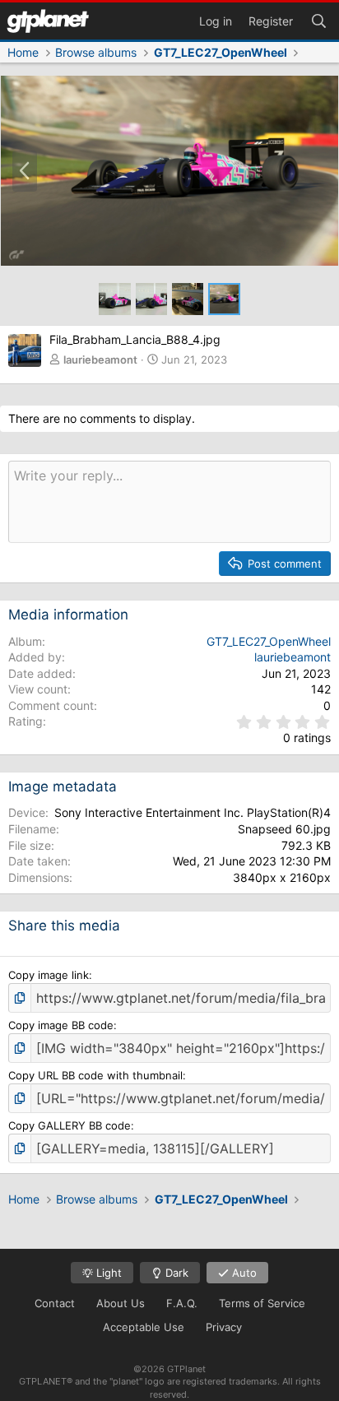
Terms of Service (262, 1303)
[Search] (318, 20)
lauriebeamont (100, 359)
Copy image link (48, 974)
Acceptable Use (143, 1327)
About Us (120, 1303)
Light (107, 1272)
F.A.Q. (181, 1303)
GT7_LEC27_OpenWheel (269, 641)
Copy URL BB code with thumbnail (95, 1075)
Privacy (224, 1327)
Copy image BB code (61, 1025)
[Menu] (48, 21)
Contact (55, 1303)
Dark (175, 1272)
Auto (243, 1272)
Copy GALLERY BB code (69, 1125)
